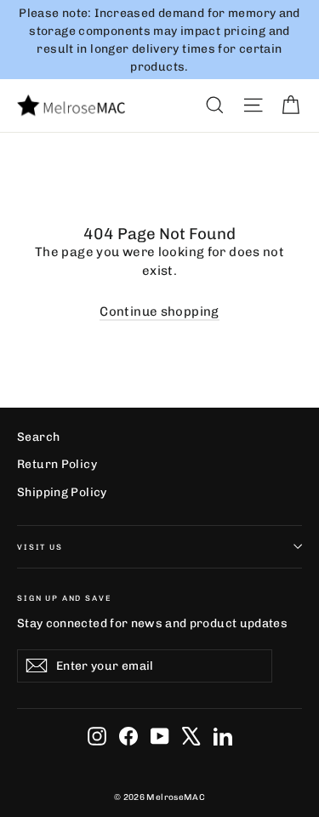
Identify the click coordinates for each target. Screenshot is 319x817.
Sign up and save (64, 597)
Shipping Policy (62, 492)
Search (38, 436)
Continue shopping (159, 311)
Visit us (40, 546)
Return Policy (57, 464)
